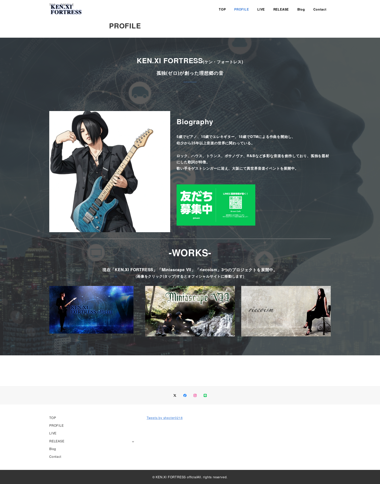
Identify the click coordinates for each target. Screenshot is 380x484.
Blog (52, 449)
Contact (55, 456)
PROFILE (56, 425)
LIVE (53, 433)
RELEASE (56, 441)
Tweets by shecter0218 (165, 417)
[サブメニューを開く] (133, 441)
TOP (52, 417)
